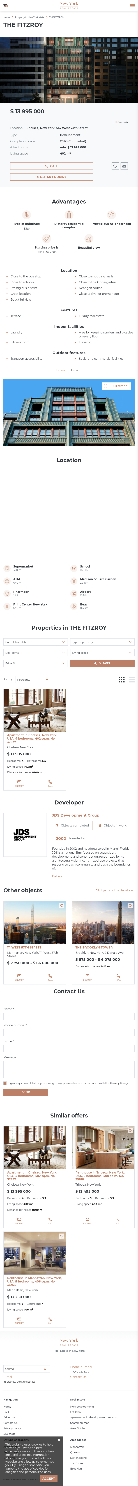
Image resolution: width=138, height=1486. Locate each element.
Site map (9, 1433)
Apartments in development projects (93, 1417)
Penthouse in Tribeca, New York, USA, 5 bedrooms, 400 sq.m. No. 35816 (100, 1176)
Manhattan (77, 1447)
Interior (75, 370)
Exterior (61, 370)
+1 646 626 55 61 (80, 1371)
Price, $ (10, 663)
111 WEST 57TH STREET (24, 947)
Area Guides (77, 1428)
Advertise (9, 1417)
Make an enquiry (51, 177)
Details (57, 876)
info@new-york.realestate (19, 1381)
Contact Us (10, 1423)
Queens (75, 1452)
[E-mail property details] (124, 166)
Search (105, 663)
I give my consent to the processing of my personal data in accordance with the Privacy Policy (68, 1083)
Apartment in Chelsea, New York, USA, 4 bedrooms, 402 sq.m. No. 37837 (32, 738)
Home (7, 1406)
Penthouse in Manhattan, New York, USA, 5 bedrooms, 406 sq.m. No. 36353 (34, 1281)
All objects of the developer (115, 890)
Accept (48, 1478)
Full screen (119, 386)
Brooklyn (76, 1468)
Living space (80, 652)
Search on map (79, 1423)
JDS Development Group (75, 815)
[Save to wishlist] (61, 693)
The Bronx (76, 1463)
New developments (82, 1406)
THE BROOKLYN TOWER (94, 947)
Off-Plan (75, 1412)
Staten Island (78, 1457)
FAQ (6, 1412)
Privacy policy (12, 1428)
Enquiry (19, 786)
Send (26, 1092)
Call (54, 166)
